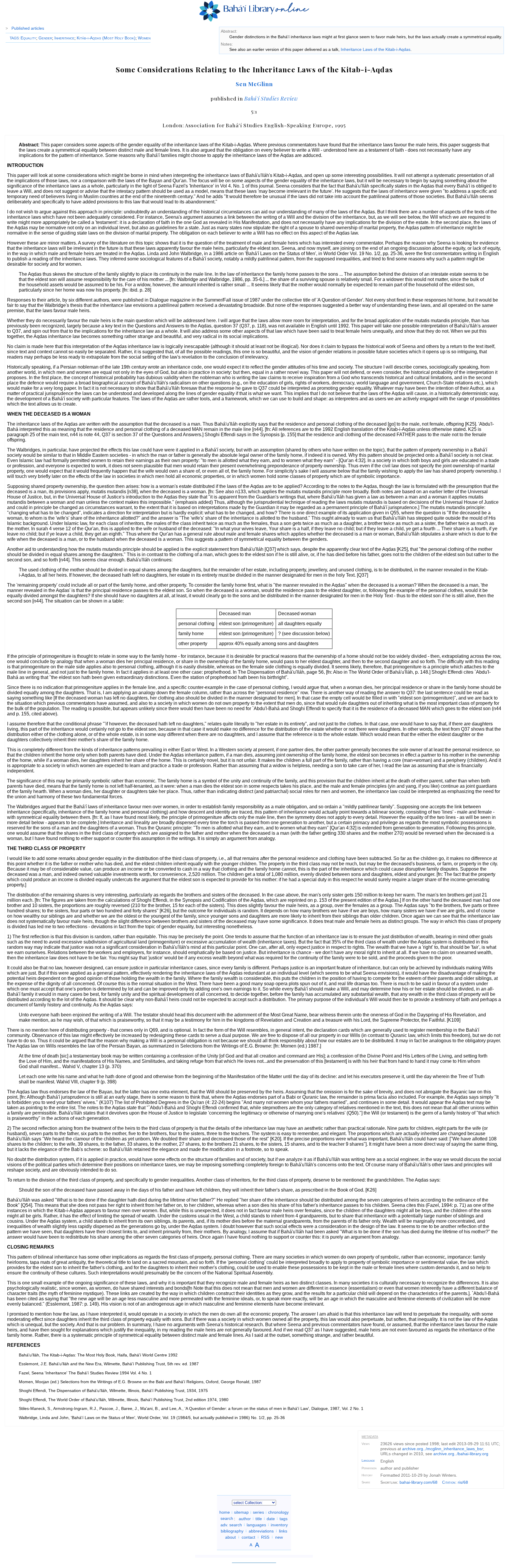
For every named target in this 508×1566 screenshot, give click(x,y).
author (245, 1518)
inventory (279, 1524)
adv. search (231, 1524)
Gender (45, 38)
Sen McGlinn (254, 84)
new (279, 1537)
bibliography (232, 1530)
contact (248, 1537)
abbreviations (261, 1530)
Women (144, 38)
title (258, 1518)
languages (256, 1524)
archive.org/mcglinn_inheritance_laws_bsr (442, 1448)
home (224, 1512)
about (230, 1537)
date (271, 1518)
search (226, 1518)
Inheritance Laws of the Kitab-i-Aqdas (375, 49)
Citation (448, 1482)
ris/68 (463, 1482)
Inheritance (64, 38)
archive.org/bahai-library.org (460, 1453)
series (258, 1512)
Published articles (27, 28)
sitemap (241, 1512)
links (283, 1530)
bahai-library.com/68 (418, 1482)
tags (284, 1518)
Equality (28, 38)
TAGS (14, 38)
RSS (265, 1537)
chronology (278, 1512)
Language (368, 1460)
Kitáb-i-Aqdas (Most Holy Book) (106, 38)
